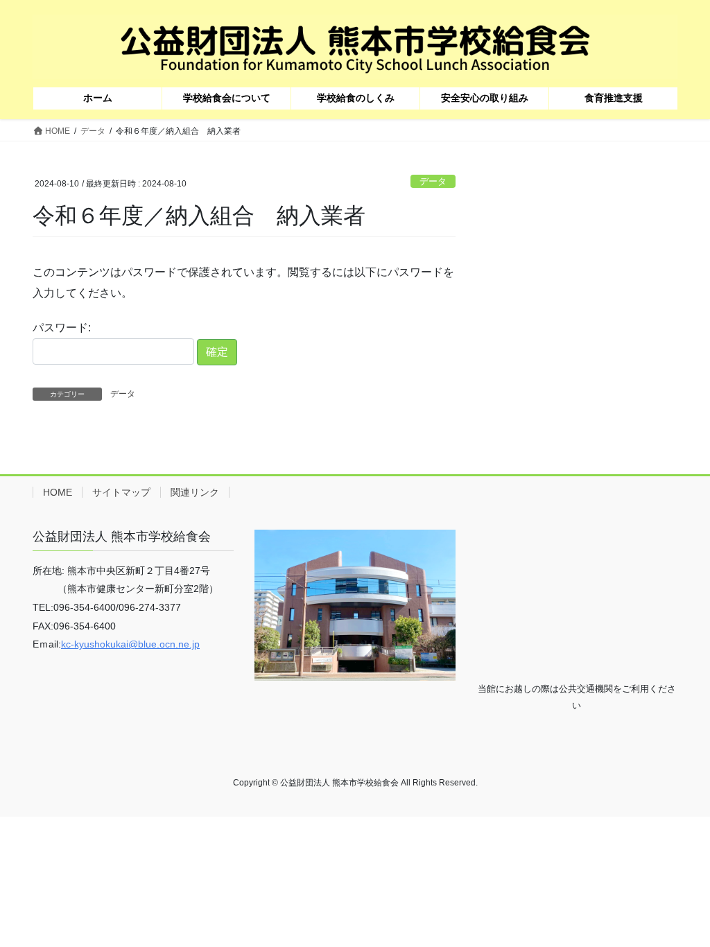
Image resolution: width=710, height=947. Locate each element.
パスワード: (62, 327)
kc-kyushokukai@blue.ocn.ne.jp (130, 644)
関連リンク (195, 492)
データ (433, 181)
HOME (57, 492)
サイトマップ (121, 492)
